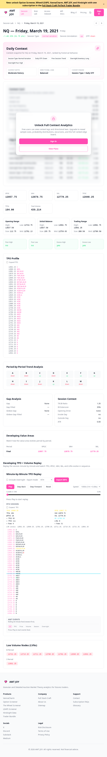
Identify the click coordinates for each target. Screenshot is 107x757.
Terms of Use (43, 731)
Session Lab (24, 12)
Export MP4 (61, 480)
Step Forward (36, 486)
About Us (42, 702)
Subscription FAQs (81, 702)
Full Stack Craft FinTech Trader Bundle (61, 5)
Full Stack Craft (44, 698)
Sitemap (41, 705)
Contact (76, 698)
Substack (7, 734)
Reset (48, 486)
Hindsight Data (9, 712)
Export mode (32, 480)
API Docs (62, 12)
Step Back (21, 486)
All (10, 626)
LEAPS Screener (10, 709)
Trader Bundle (9, 716)
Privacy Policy (44, 734)
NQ (18, 23)
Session (36, 626)
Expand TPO (13, 262)
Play (10, 486)
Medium (6, 738)
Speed (76, 486)
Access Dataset (47, 12)
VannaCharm (8, 698)
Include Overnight (17, 480)
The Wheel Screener (12, 705)
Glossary (77, 705)
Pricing (83, 12)
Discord (6, 731)
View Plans (53, 148)
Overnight (45, 626)
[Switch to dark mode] (90, 12)
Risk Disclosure (44, 727)
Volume (28, 626)
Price (21, 626)
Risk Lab (36, 12)
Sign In (99, 12)
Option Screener (10, 702)
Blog (73, 12)
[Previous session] (96, 23)
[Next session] (101, 23)
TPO (15, 626)
